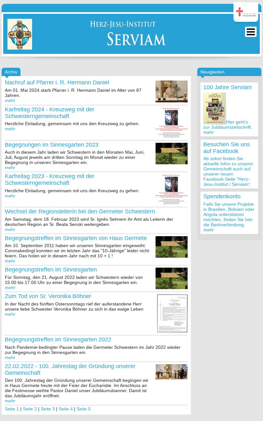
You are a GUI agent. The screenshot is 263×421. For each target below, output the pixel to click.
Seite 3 (48, 408)
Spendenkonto (222, 196)
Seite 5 (84, 408)
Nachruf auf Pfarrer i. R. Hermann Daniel (57, 82)
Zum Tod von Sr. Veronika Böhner (48, 296)
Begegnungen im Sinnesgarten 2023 (51, 145)
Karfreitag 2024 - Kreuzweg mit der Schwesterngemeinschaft (49, 112)
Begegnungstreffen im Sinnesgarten (51, 269)
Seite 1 (12, 408)
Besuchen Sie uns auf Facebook (226, 147)
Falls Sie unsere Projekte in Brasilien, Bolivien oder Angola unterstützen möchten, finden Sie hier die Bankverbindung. (228, 214)
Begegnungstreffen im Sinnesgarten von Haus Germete (76, 238)
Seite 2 (30, 408)
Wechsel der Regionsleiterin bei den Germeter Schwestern (80, 211)
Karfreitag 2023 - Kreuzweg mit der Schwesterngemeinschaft (49, 179)
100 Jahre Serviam (227, 87)
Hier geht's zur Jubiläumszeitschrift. (227, 124)
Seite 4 (66, 408)
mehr (208, 132)
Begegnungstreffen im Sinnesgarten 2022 (58, 339)
